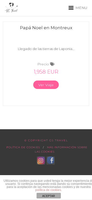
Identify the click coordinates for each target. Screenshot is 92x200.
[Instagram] (41, 160)
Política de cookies (23, 147)
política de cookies (48, 190)
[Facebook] (51, 160)
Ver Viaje (46, 85)
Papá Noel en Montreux (46, 27)
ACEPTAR (48, 195)
